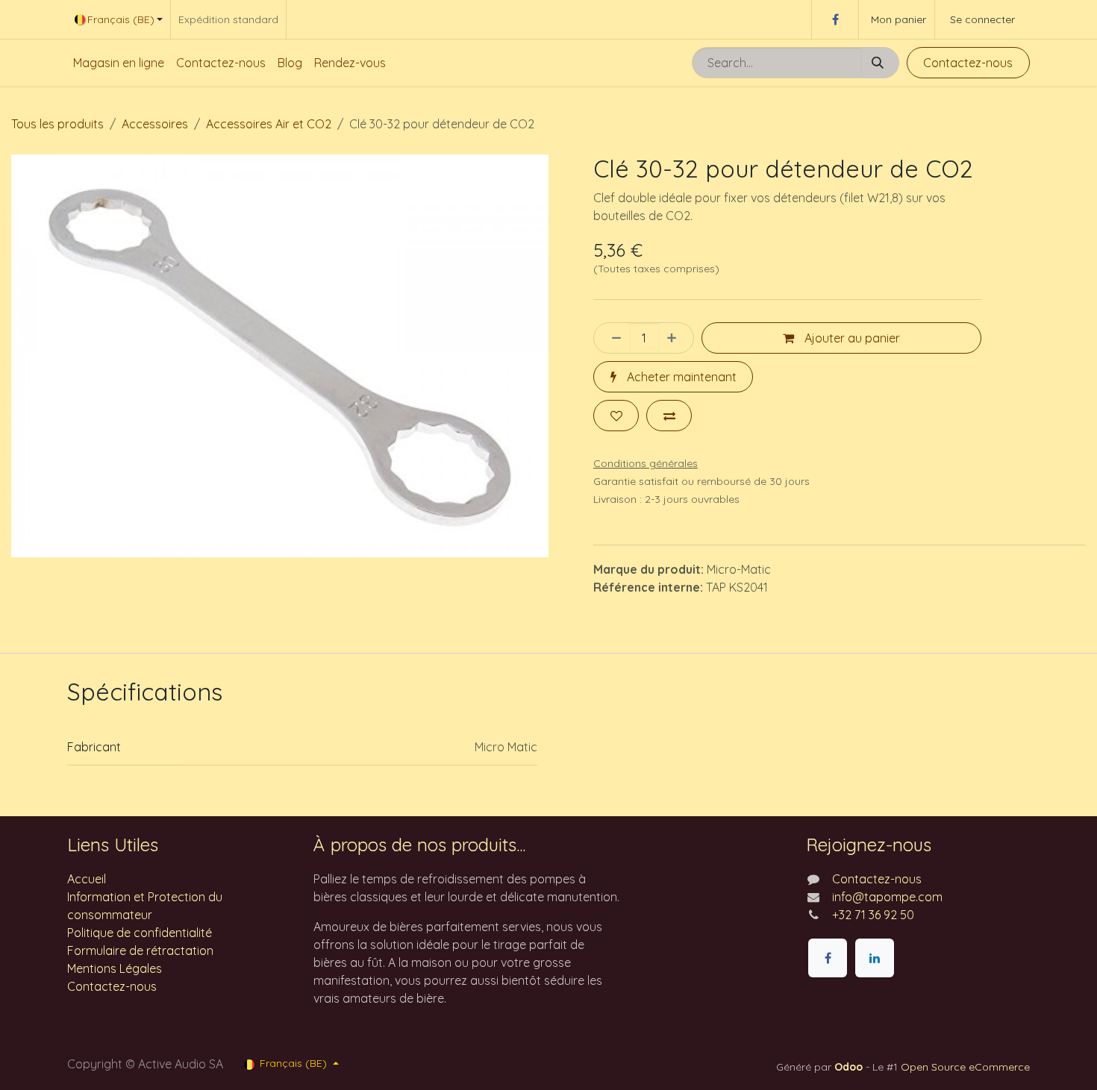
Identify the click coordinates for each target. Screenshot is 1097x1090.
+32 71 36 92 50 (873, 914)
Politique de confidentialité (139, 932)
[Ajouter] (676, 338)
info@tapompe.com (887, 896)
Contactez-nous (968, 62)
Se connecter (982, 19)
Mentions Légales (114, 968)
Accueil (86, 878)
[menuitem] (118, 63)
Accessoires (155, 123)
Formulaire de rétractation (140, 950)
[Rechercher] (880, 62)
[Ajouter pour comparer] (669, 415)
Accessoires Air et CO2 (268, 123)
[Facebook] (835, 19)
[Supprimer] (612, 338)
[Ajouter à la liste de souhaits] (616, 415)
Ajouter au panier (850, 338)
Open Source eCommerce (965, 1067)
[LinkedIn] (874, 958)
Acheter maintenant (680, 376)
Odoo (850, 1067)
